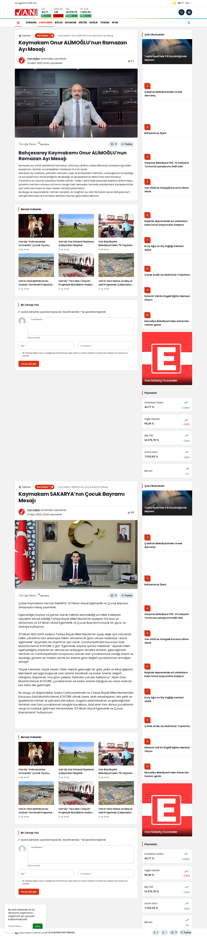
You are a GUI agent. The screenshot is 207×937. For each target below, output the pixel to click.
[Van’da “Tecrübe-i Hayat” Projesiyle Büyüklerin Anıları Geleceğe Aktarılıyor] (76, 271)
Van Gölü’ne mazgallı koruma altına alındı (166, 189)
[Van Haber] (26, 12)
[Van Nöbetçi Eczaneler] (167, 358)
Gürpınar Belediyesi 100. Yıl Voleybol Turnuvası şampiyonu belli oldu (166, 164)
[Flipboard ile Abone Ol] (43, 144)
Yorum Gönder (29, 364)
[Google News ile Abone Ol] (27, 144)
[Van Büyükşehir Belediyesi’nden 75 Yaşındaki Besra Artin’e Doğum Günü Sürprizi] (116, 232)
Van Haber (33, 58)
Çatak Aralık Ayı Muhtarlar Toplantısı (167, 275)
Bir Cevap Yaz (30, 305)
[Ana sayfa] (18, 22)
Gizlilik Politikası (15, 926)
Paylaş (187, 932)
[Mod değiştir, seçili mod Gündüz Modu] (188, 22)
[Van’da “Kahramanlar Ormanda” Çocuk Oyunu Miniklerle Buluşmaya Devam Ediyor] (36, 232)
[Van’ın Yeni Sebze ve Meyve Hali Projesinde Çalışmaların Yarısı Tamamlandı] (116, 271)
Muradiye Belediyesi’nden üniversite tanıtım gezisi (166, 774)
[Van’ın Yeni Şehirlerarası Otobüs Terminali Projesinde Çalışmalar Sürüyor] (36, 271)
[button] (189, 12)
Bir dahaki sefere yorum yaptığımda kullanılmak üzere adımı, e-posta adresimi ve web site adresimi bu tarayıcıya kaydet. (75, 354)
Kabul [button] (37, 926)
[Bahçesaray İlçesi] (167, 118)
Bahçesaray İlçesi (155, 133)
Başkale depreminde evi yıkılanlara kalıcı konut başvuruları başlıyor (166, 223)
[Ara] (182, 12)
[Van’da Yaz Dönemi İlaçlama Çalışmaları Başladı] (76, 232)
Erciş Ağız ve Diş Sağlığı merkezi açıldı (164, 699)
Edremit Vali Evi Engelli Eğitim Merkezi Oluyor (167, 749)
